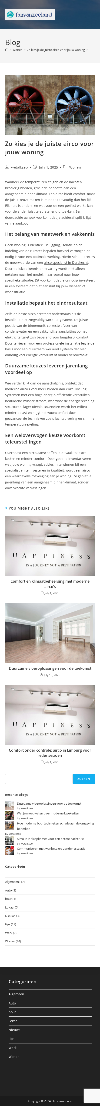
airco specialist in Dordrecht (66, 262)
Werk (8, 933)
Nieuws (10, 916)
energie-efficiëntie (57, 395)
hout (8, 899)
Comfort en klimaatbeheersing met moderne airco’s (50, 584)
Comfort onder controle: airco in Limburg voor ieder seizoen (50, 753)
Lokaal (9, 907)
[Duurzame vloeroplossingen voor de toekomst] (9, 805)
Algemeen (12, 882)
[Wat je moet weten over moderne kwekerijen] (9, 815)
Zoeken (83, 779)
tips (7, 924)
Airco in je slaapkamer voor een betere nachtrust (50, 839)
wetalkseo (19, 167)
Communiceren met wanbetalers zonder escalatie (51, 848)
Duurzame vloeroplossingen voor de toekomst (50, 668)
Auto (8, 890)
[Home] (6, 50)
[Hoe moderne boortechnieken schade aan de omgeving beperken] (9, 825)
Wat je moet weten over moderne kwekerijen (48, 813)
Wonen (75, 167)
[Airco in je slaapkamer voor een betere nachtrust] (9, 840)
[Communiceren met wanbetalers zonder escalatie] (9, 850)
